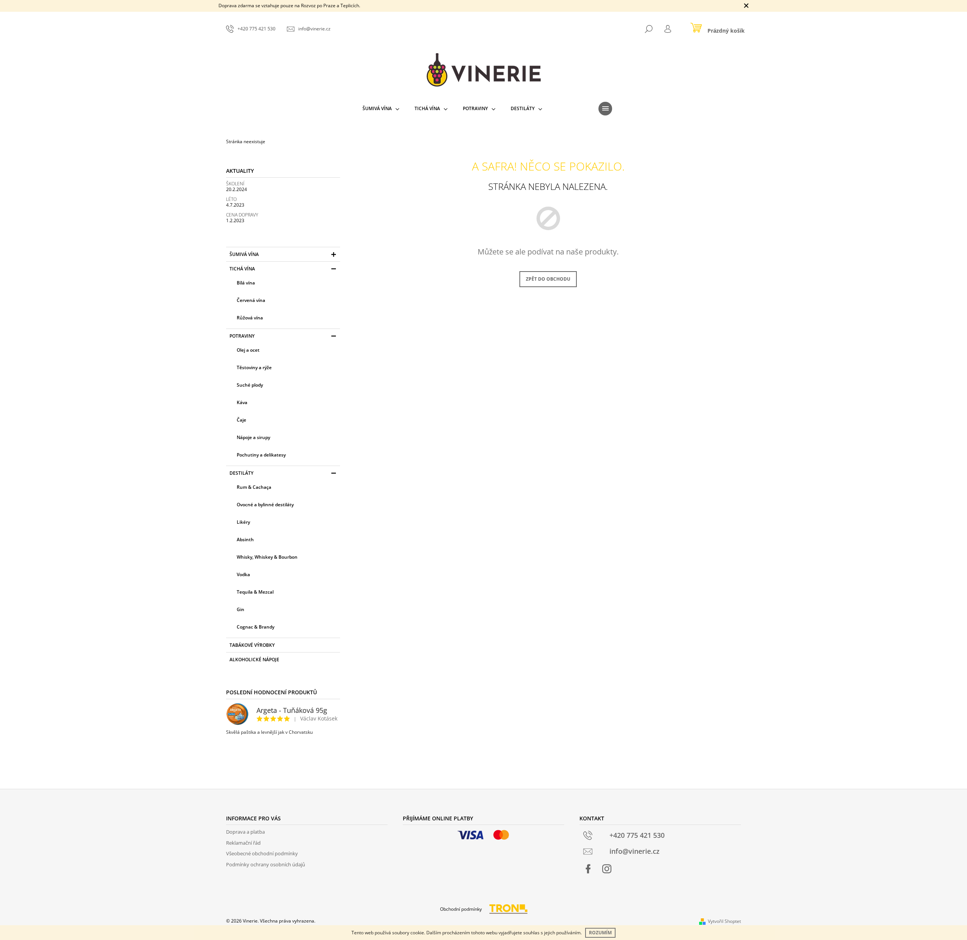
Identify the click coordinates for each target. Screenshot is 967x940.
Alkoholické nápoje (254, 659)
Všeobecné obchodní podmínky (262, 853)
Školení (235, 183)
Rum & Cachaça (254, 487)
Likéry (243, 522)
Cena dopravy (242, 214)
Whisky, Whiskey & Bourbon (267, 557)
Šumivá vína (244, 254)
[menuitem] (381, 108)
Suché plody (250, 385)
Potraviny (242, 336)
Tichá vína (242, 268)
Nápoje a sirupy (253, 437)
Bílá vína (246, 283)
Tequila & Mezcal (255, 592)
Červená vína (251, 300)
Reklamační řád (243, 842)
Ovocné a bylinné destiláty (265, 504)
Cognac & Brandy (255, 627)
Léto (231, 199)
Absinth (245, 539)
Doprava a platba (245, 831)
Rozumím (600, 932)
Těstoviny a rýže (254, 367)
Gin (240, 609)
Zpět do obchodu (548, 279)
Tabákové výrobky (252, 645)
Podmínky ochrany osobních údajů (265, 864)
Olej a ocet (248, 350)
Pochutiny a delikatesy (261, 455)
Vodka (243, 574)
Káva (242, 402)
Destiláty (241, 473)
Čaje (241, 420)
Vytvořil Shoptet (724, 921)
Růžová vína (250, 317)
